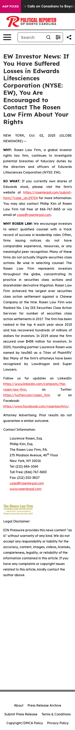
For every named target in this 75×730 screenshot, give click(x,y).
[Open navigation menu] (7, 37)
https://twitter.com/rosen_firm (26, 395)
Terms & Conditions (56, 714)
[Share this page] (69, 37)
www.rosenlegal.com (25, 489)
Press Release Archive (44, 705)
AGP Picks (10, 6)
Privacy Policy (58, 723)
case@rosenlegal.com (34, 215)
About (18, 705)
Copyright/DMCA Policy (24, 723)
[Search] (48, 37)
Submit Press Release (20, 714)
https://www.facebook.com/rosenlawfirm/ (36, 406)
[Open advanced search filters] (58, 37)
